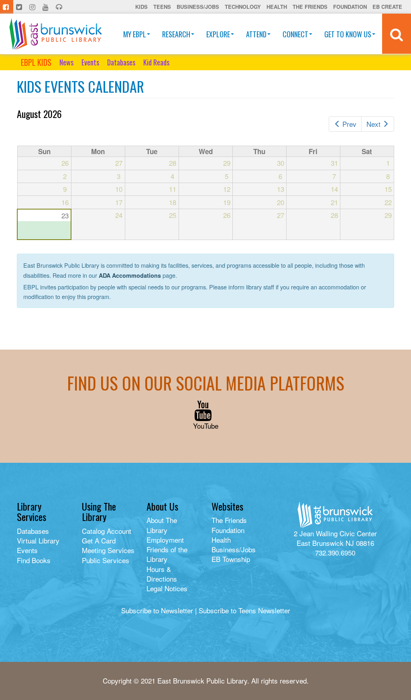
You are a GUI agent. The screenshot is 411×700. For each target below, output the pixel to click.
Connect (295, 34)
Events (90, 62)
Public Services (105, 560)
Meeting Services (108, 550)
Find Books (34, 560)
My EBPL (134, 34)
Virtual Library (38, 540)
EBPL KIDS (36, 62)
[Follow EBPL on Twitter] (19, 7)
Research (176, 34)
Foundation (350, 6)
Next (373, 124)
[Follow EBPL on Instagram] (33, 7)
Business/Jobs (198, 6)
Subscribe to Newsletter (157, 610)
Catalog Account (106, 531)
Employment (165, 540)
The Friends (310, 6)
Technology (243, 6)
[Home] (55, 34)
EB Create (387, 6)
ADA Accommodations (130, 275)
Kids (141, 6)
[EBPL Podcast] (60, 7)
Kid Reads (156, 62)
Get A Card (99, 540)
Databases (121, 62)
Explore (218, 34)
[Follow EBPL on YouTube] (46, 7)
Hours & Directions (161, 574)
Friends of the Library (166, 554)
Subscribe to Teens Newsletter (244, 610)
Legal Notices (166, 588)
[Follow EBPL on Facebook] (6, 7)
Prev (349, 124)
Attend (256, 34)
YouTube (205, 426)
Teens (162, 6)
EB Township (231, 559)
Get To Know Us (347, 34)
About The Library (161, 525)
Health (277, 6)
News (66, 62)
